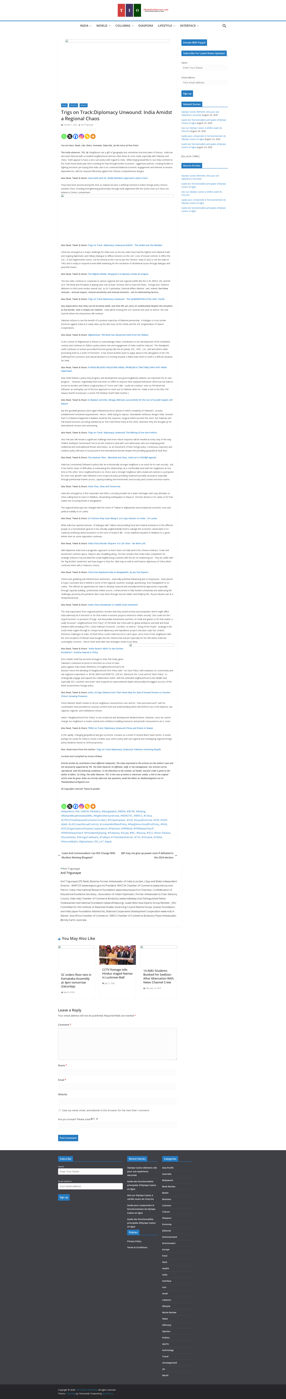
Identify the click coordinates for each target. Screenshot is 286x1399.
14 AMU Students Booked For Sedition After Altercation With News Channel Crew (158, 976)
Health (165, 1268)
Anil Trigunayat (87, 125)
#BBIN (122, 811)
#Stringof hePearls (87, 837)
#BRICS (138, 815)
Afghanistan (86, 841)
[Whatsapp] (64, 134)
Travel (165, 1356)
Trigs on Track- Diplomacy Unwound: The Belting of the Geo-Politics (122, 432)
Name (62, 1065)
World (101, 26)
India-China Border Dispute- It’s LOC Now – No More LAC (117, 543)
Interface (188, 26)
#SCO (150, 833)
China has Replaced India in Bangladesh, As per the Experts (118, 572)
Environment (168, 1243)
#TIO (137, 837)
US (163, 1369)
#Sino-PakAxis (162, 833)
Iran (164, 1287)
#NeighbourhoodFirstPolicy (143, 824)
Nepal (108, 841)
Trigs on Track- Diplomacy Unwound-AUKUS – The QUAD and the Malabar (125, 245)
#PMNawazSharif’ (143, 828)
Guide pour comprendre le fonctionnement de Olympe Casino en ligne (141, 1209)
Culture (166, 1211)
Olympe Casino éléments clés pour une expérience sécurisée (142, 1171)
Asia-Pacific (168, 1167)
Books (165, 1192)
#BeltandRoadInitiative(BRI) (76, 815)
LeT (101, 841)
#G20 (130, 820)
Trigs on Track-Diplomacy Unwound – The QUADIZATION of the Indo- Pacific (126, 299)
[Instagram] (81, 134)
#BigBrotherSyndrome (106, 815)
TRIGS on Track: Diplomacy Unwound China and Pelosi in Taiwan (120, 728)
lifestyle (165, 26)
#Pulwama (113, 833)
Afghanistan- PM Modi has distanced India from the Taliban (119, 334)
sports (165, 1343)
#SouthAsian (68, 837)
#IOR (156, 820)
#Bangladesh (109, 811)
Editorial (166, 1230)
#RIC (132, 833)
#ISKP (163, 820)
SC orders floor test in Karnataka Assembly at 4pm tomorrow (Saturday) (76, 980)
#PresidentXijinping (95, 833)
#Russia (140, 833)
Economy (167, 1224)
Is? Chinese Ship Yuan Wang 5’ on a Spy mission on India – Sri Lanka (122, 518)
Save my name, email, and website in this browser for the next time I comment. (105, 1110)
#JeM (64, 824)
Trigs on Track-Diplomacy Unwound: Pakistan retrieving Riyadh (129, 749)
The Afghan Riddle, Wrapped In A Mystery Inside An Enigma (118, 274)
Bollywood (167, 1180)
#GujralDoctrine (143, 820)
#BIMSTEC (126, 815)
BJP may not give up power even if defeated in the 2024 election (147, 855)
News (165, 1318)
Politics (73, 105)
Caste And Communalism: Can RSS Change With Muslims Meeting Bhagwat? (88, 855)
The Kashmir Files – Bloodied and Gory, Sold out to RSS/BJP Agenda (122, 457)
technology (168, 1350)
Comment (64, 1024)
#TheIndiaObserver (122, 837)
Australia (166, 1174)
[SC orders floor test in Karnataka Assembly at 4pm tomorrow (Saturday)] (76, 947)
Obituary (166, 1325)
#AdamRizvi (67, 811)
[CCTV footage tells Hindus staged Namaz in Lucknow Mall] (117, 947)
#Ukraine (147, 837)
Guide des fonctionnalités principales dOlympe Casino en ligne (141, 1223)
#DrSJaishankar (116, 820)
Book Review (168, 1186)
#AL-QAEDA (82, 811)
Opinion (166, 1331)
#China (147, 815)
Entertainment (169, 1236)
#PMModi (126, 828)
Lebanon (166, 1299)
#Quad (124, 833)
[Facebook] (75, 134)
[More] (93, 134)
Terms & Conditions (137, 1247)
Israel (165, 1293)
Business (166, 1199)
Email (62, 1080)
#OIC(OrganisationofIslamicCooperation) (84, 828)
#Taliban (105, 837)
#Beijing (140, 811)
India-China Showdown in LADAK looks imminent (113, 604)
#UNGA (157, 837)
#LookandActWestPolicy (113, 824)
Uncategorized (169, 1362)
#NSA (163, 824)
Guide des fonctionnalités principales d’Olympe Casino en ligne (141, 1185)
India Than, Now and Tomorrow (104, 486)
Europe (166, 1249)
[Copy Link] (87, 134)
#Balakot (95, 811)
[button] (90, 26)
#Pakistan (114, 828)
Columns (122, 26)
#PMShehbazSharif (72, 833)
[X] (69, 134)
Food (164, 1255)
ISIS (96, 841)
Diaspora (145, 26)
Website (62, 1094)
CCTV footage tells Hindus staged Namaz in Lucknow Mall (117, 973)
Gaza (164, 1262)
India (84, 26)
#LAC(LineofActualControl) (83, 824)
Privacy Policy (134, 1241)
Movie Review (169, 1312)
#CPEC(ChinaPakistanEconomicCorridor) (83, 820)
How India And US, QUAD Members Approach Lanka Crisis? (118, 178)
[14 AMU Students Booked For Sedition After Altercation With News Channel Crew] (158, 947)
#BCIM (131, 811)
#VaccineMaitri (69, 841)
